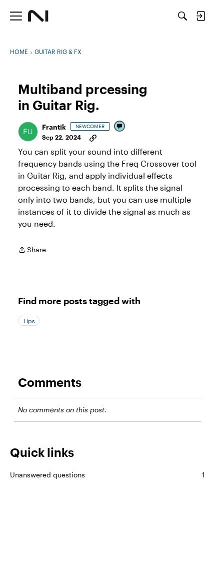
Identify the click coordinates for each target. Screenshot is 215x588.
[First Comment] (120, 127)
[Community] (38, 16)
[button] (28, 132)
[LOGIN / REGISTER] (201, 16)
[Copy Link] (93, 137)
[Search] (183, 16)
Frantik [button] (54, 127)
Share (32, 250)
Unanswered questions (107, 474)
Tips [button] (29, 320)
